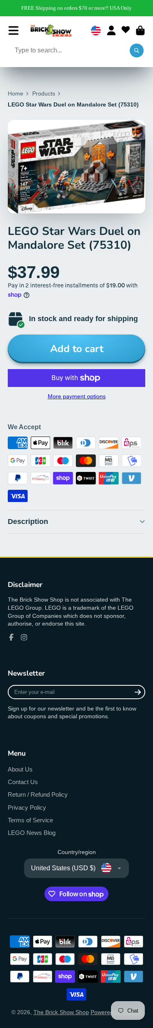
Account (111, 30)
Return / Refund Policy (38, 794)
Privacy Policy (27, 807)
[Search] (137, 51)
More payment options (77, 396)
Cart (140, 30)
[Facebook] (11, 637)
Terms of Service (30, 820)
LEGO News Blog (31, 832)
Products (43, 93)
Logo (51, 30)
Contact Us (23, 781)
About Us (20, 769)
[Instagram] (24, 637)
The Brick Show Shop (61, 1012)
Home (15, 93)
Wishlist (126, 30)
